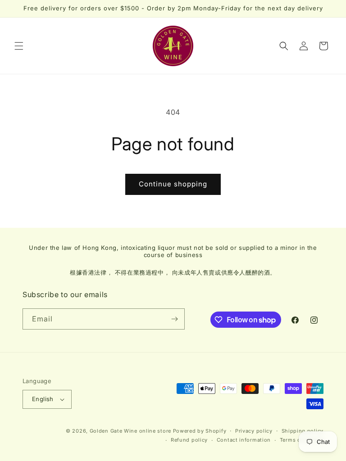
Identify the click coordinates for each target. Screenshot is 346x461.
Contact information (244, 440)
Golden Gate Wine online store (130, 431)
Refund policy (189, 440)
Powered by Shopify (200, 431)
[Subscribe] (174, 319)
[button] (19, 46)
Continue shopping (173, 184)
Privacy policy (254, 431)
